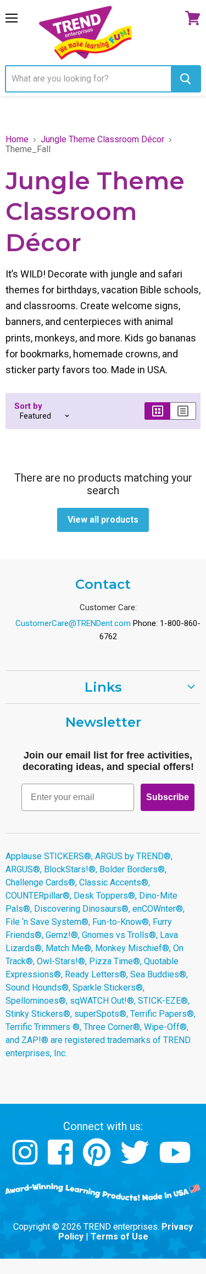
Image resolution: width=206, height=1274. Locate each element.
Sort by (28, 406)
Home (17, 139)
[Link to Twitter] (136, 1160)
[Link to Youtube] (176, 1160)
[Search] (185, 78)
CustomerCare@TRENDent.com (73, 623)
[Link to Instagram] (26, 1160)
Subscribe (167, 797)
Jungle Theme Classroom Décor (102, 139)
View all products (103, 519)
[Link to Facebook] (62, 1160)
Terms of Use (119, 1236)
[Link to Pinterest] (98, 1160)
